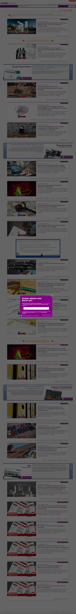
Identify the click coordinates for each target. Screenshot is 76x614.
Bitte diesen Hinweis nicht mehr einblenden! (30, 315)
